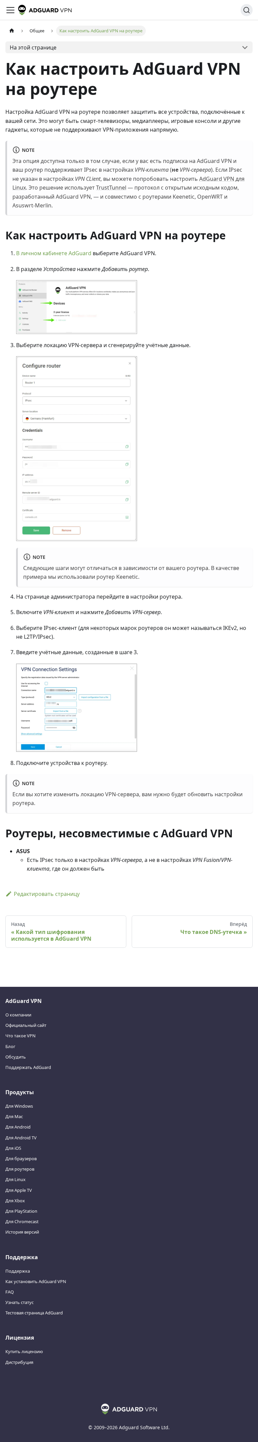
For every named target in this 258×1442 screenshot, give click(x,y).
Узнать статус (19, 1302)
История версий (22, 1232)
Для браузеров (21, 1158)
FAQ (9, 1292)
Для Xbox (15, 1201)
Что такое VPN (20, 1036)
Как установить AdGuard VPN (35, 1281)
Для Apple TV (18, 1190)
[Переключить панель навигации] (10, 10)
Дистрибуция (19, 1362)
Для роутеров (19, 1169)
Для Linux (15, 1179)
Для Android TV (21, 1138)
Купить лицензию (24, 1351)
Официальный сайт (25, 1025)
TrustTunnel (111, 187)
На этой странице (33, 47)
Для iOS (13, 1148)
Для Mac (14, 1116)
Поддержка (17, 1271)
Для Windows (19, 1106)
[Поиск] (247, 10)
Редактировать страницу (47, 894)
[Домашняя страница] (11, 31)
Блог (10, 1046)
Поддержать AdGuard (28, 1067)
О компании (18, 1015)
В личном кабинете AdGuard (53, 253)
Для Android (18, 1127)
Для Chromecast (22, 1221)
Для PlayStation (21, 1211)
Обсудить (15, 1057)
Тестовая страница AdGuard (34, 1313)
